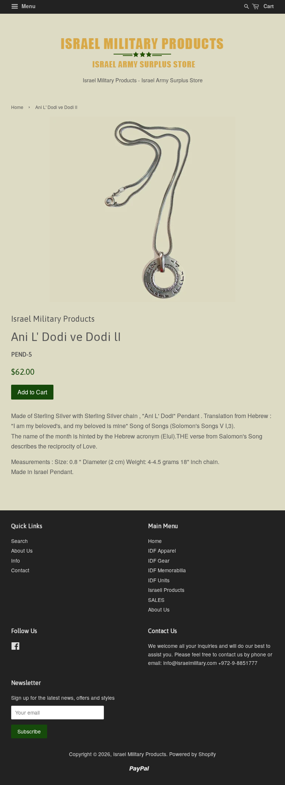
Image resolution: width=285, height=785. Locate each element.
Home (17, 107)
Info (15, 560)
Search (19, 540)
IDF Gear (159, 560)
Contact (20, 570)
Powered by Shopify (192, 754)
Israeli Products (166, 589)
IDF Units (159, 580)
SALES (156, 599)
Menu (28, 6)
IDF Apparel (162, 550)
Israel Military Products (139, 754)
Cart (268, 6)
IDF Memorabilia (167, 570)
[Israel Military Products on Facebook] (15, 647)
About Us (22, 550)
